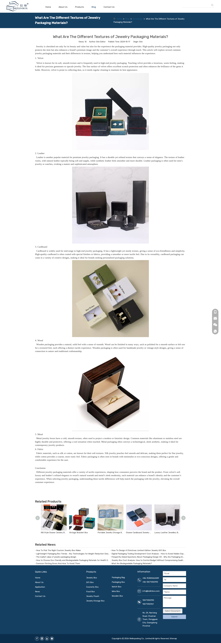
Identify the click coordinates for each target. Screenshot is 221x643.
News (37, 591)
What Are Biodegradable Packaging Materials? (132, 563)
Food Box (90, 591)
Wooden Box (117, 596)
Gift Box (90, 582)
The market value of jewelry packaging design (56, 557)
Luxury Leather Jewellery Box (167, 532)
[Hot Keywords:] (212, 5)
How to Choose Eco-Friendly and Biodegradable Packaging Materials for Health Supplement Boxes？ (72, 560)
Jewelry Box (91, 578)
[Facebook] (37, 639)
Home (37, 578)
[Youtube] (47, 639)
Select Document (172, 611)
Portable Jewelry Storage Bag (110, 532)
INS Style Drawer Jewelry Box (54, 532)
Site (141, 42)
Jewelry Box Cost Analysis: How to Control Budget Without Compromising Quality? (148, 560)
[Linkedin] (42, 639)
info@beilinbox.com (151, 591)
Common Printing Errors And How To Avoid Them (58, 563)
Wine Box (116, 591)
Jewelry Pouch (92, 596)
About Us (39, 582)
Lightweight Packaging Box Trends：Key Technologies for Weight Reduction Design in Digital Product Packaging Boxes (72, 554)
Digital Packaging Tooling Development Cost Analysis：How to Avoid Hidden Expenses (148, 554)
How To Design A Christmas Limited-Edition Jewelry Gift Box (139, 550)
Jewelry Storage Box (95, 601)
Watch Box (116, 587)
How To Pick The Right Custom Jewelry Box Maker (58, 550)
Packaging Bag (118, 577)
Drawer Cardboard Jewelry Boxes (139, 532)
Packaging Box (118, 582)
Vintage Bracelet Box (78, 532)
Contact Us (40, 596)
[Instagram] (52, 639)
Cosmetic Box (92, 587)
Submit (174, 617)
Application (40, 587)
